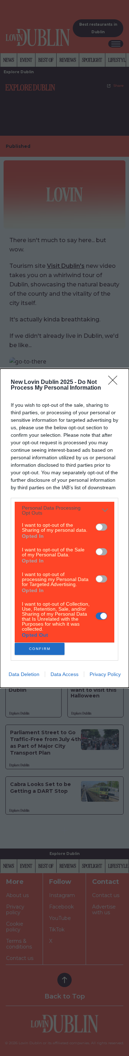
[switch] (101, 527)
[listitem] (64, 510)
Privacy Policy (105, 674)
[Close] (115, 382)
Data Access (64, 674)
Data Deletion (24, 674)
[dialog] (64, 528)
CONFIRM (40, 649)
